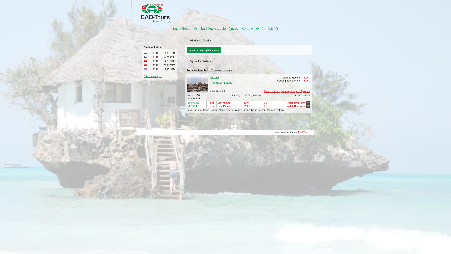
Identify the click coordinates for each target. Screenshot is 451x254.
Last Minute (182, 29)
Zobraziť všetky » (153, 76)
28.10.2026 (193, 106)
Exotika (199, 29)
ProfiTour (303, 132)
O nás (260, 29)
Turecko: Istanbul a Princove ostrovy (209, 70)
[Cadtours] (169, 13)
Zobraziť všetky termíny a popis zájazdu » (287, 91)
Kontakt (247, 29)
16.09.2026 (193, 102)
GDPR (273, 29)
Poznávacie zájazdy (223, 29)
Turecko (214, 77)
